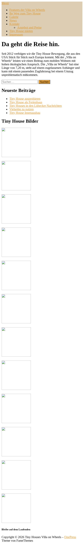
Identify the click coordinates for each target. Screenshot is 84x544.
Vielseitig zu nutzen (21, 109)
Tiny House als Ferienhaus (25, 102)
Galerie (13, 17)
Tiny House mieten (21, 31)
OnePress (70, 537)
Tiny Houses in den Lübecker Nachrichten (35, 105)
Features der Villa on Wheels (27, 10)
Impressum (16, 34)
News (13, 20)
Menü (5, 3)
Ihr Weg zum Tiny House (25, 13)
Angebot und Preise (29, 27)
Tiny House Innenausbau (24, 112)
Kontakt (14, 24)
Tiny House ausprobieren (24, 98)
